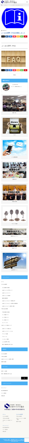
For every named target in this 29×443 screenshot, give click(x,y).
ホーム (2, 281)
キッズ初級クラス (5, 314)
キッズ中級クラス (5, 317)
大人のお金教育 (4, 284)
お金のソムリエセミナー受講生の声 (8, 300)
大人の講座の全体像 (5, 287)
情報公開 (3, 395)
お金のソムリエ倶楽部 (6, 295)
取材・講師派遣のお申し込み (7, 344)
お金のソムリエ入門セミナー (7, 290)
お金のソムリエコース (6, 292)
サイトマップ (3, 387)
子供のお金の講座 (4, 308)
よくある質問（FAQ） (6, 341)
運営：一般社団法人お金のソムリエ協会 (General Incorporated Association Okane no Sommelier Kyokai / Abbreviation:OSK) (15, 440)
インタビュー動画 (5, 339)
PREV (14, 74)
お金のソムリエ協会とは (6, 328)
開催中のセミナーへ (14, 236)
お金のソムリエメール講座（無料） (8, 306)
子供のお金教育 (4, 356)
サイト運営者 (3, 393)
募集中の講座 (3, 361)
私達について (14, 248)
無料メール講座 (4, 371)
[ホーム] (1, 4)
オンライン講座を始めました (16, 86)
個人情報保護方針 (4, 390)
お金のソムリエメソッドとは (7, 331)
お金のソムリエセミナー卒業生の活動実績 (10, 303)
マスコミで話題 (5, 333)
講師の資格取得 (5, 298)
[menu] (27, 2)
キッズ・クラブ (5, 322)
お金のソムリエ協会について (6, 325)
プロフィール (4, 336)
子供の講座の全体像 (5, 312)
